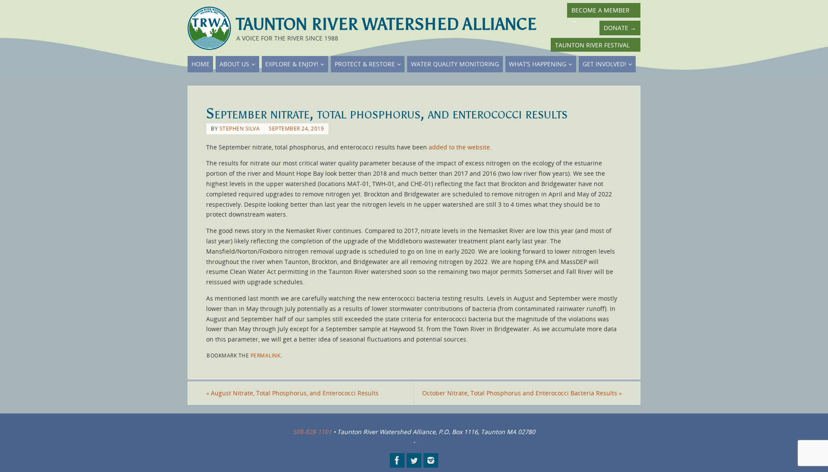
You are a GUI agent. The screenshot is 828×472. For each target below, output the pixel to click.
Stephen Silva (240, 128)
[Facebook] (397, 460)
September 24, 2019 (296, 128)
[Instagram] (430, 460)
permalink (266, 355)
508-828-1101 (312, 432)
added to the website (459, 147)
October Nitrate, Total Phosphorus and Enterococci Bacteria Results (522, 393)
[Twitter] (414, 460)
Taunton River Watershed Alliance (386, 24)
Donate (620, 28)
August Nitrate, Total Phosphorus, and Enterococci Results (292, 393)
